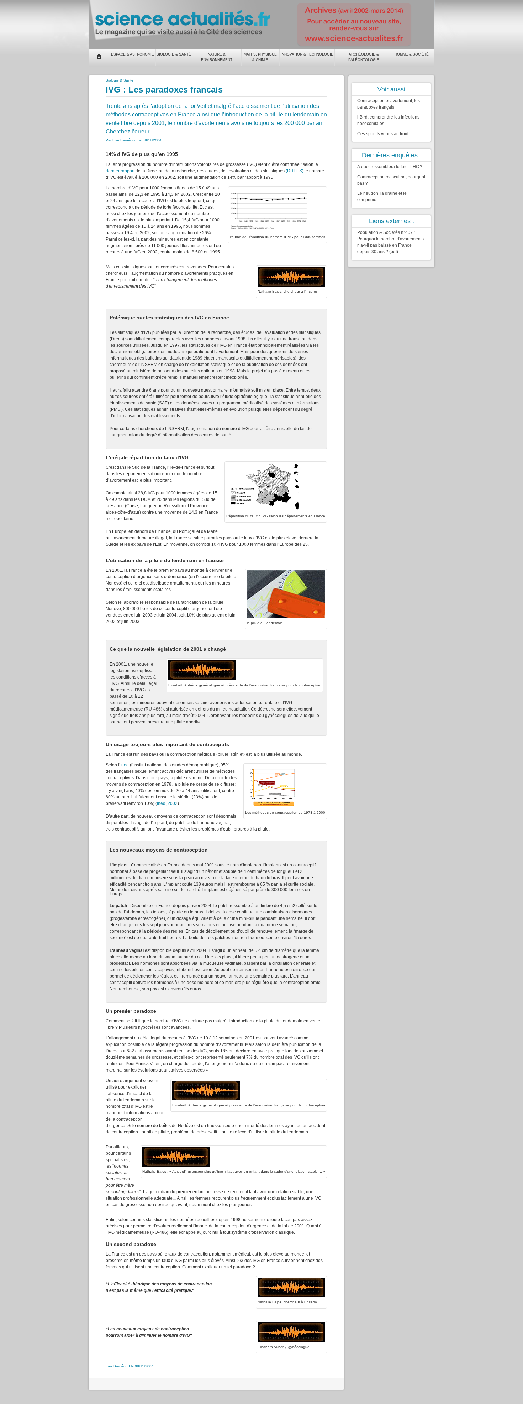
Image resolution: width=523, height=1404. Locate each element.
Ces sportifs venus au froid (382, 133)
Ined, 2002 (167, 803)
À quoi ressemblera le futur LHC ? (389, 166)
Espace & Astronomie (132, 54)
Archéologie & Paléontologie (363, 57)
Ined (124, 765)
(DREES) (294, 170)
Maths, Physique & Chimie (260, 57)
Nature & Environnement (216, 57)
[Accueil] (99, 56)
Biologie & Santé (174, 54)
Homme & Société (412, 54)
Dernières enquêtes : (391, 155)
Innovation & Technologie (307, 54)
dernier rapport (120, 170)
